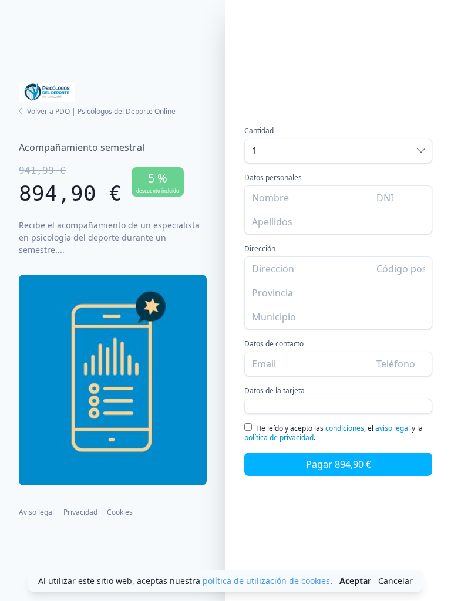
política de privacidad (279, 438)
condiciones (344, 428)
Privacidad (80, 512)
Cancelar (395, 580)
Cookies (120, 512)
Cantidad (259, 131)
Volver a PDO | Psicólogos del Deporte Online (101, 111)
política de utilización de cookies (266, 580)
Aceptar (355, 580)
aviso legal (392, 428)
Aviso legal (36, 512)
